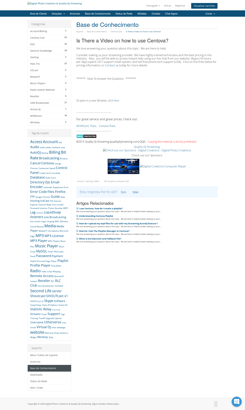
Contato (156, 13)
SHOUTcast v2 (37, 301)
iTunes (51, 208)
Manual (40, 226)
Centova (47, 163)
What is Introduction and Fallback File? (99, 238)
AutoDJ (35, 152)
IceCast (44, 201)
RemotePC (59, 276)
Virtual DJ (44, 327)
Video (64, 322)
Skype (48, 300)
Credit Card (44, 173)
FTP (32, 197)
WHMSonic (64, 333)
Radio (35, 270)
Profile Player (40, 265)
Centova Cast (116, 31)
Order (50, 251)
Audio (34, 147)
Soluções (57, 13)
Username (36, 322)
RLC (52, 281)
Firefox (60, 191)
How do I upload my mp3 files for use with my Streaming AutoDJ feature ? (118, 223)
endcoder (48, 187)
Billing (54, 152)
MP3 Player (38, 240)
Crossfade (55, 173)
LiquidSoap (52, 212)
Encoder (36, 187)
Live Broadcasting (55, 217)
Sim (123, 192)
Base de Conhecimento (97, 13)
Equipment (58, 187)
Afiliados (142, 13)
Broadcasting (49, 158)
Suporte (79, 31)
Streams (35, 314)
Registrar (180, 5)
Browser (64, 158)
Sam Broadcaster (46, 285)
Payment (57, 256)
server (57, 291)
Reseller (44, 280)
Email (55, 182)
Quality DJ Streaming (147, 147)
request (33, 281)
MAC (57, 221)
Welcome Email (52, 333)
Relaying (56, 271)
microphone (53, 230)
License (39, 212)
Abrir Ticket (36, 387)
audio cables (46, 147)
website (37, 332)
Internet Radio (45, 204)
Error (66, 187)
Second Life (40, 290)
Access (36, 141)
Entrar (167, 5)
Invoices (43, 208)
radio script (47, 271)
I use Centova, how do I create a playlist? (100, 208)
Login (43, 221)
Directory (37, 182)
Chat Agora (171, 13)
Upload (58, 318)
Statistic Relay (40, 309)
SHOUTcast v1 (57, 296)
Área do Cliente (38, 13)
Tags (62, 314)
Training (34, 318)
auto (63, 147)
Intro (54, 204)
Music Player (46, 246)
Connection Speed (46, 168)
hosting (35, 201)
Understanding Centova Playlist (95, 215)
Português (152, 5)
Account (50, 141)
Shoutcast (38, 296)
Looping (50, 221)
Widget (33, 337)
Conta (209, 13)
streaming (56, 309)
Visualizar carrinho (204, 5)
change (57, 163)
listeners (36, 217)
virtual (33, 327)
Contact (110, 65)
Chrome (34, 168)
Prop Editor (56, 265)
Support (54, 313)
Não (135, 192)
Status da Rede (124, 13)
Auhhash (56, 147)
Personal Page (43, 261)
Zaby (51, 337)
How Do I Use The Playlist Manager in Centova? (103, 230)
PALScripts (59, 251)
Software (59, 301)
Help (62, 197)
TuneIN (41, 318)
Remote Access (42, 276)
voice (54, 327)
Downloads (36, 374)
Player (54, 261)
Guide (55, 196)
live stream (35, 221)
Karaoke (58, 208)
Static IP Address (50, 305)
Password (43, 256)
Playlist (63, 260)
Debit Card (51, 177)
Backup (45, 152)
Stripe (44, 314)
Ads (60, 142)
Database (37, 177)
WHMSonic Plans (86, 126)
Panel (32, 256)
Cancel (35, 163)
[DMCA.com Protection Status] (86, 136)
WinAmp (42, 337)
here (116, 100)
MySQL (41, 251)
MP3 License (54, 235)
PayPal (33, 261)
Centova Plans (107, 126)
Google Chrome (42, 197)
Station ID (63, 305)
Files (51, 191)
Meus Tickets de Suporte (44, 355)
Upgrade (50, 318)
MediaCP (43, 230)
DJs (47, 182)
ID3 (51, 201)
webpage (61, 327)
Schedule (59, 285)
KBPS (65, 208)
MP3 (40, 235)
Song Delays (36, 305)
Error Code (38, 191)
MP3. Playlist (54, 241)
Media (50, 225)
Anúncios (75, 13)
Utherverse (52, 322)
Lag (33, 212)
